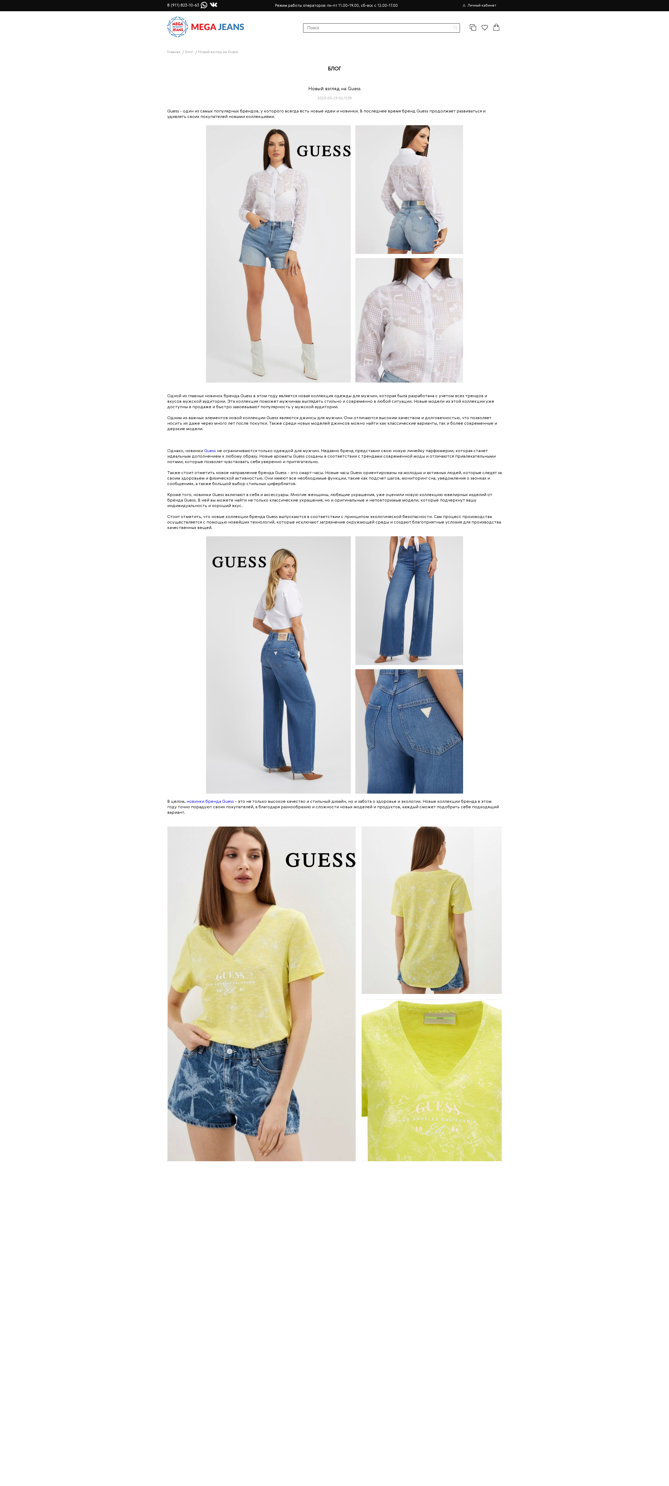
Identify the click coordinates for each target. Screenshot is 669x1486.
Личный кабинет (482, 5)
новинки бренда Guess (210, 802)
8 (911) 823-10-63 (183, 5)
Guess (210, 451)
